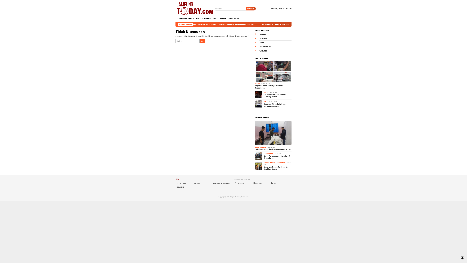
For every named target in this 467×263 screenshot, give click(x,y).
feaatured (263, 51)
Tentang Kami (180, 184)
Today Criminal (260, 147)
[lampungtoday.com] (194, 8)
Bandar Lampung (269, 163)
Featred (262, 43)
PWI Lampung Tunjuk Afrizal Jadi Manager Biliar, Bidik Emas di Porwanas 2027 (280, 24)
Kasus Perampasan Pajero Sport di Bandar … (277, 157)
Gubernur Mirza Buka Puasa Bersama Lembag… (275, 105)
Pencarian (251, 8)
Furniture (263, 38)
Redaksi (197, 184)
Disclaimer (179, 187)
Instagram (258, 183)
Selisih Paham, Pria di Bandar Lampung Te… (273, 149)
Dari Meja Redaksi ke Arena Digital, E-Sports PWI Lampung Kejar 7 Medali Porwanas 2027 (203, 24)
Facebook (240, 183)
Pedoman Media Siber (221, 184)
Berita (257, 84)
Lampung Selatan (266, 47)
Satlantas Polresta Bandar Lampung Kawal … (275, 96)
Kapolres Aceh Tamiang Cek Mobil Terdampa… (269, 87)
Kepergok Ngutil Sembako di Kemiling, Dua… (275, 168)
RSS (275, 183)
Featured (262, 34)
